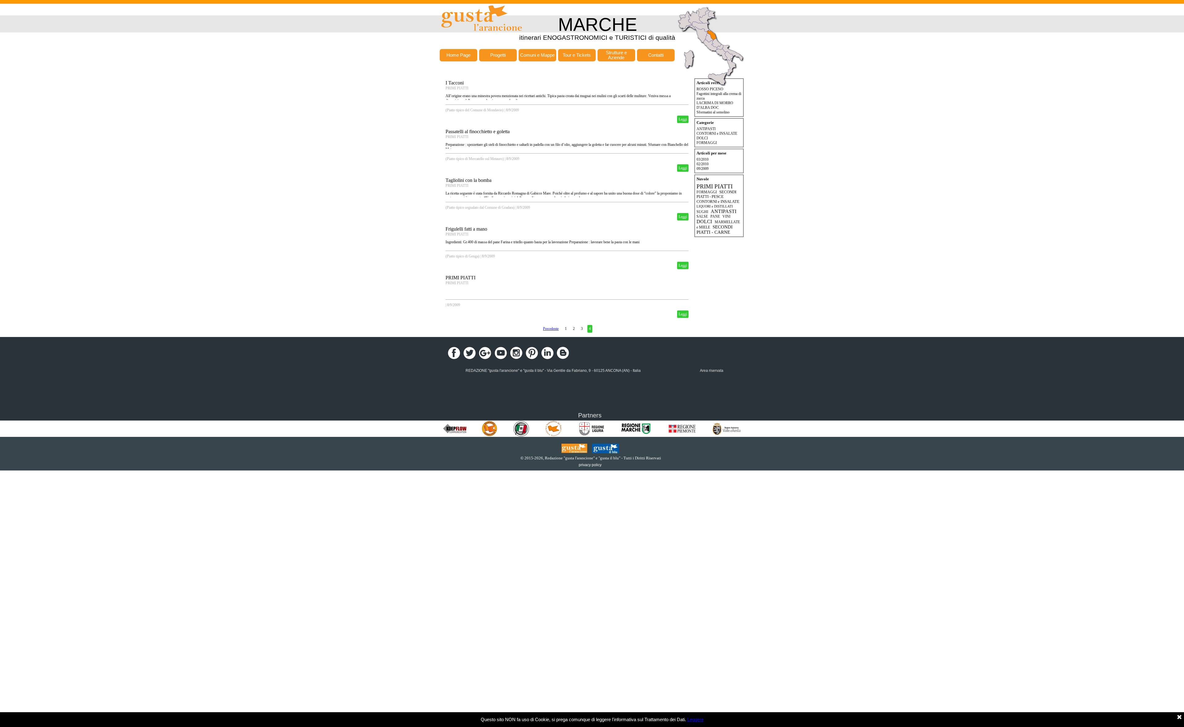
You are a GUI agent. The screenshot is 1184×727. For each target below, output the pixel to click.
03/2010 (703, 159)
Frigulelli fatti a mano (466, 229)
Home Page (458, 55)
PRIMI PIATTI (457, 88)
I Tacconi (455, 82)
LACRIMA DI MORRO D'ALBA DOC (715, 105)
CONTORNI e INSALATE (717, 133)
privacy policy (590, 465)
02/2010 (703, 164)
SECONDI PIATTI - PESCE (716, 194)
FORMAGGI (707, 143)
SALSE (702, 217)
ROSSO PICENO (710, 89)
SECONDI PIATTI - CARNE (715, 229)
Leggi (683, 119)
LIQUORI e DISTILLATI (715, 206)
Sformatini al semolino (713, 112)
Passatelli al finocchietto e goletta (478, 131)
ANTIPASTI (706, 129)
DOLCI (702, 138)
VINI (726, 216)
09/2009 (703, 168)
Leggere (695, 719)
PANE (715, 216)
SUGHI (702, 212)
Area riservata (711, 370)
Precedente (551, 329)
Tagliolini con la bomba (468, 180)
